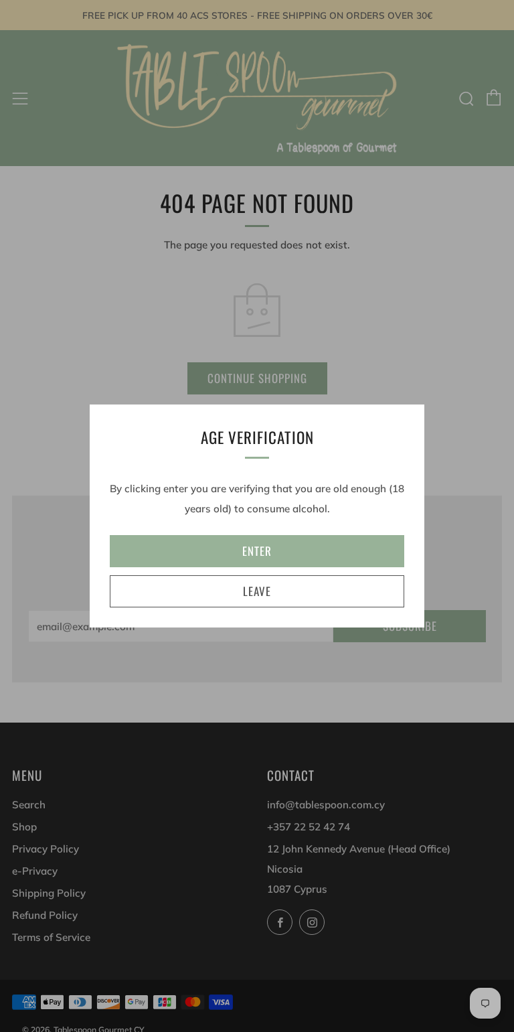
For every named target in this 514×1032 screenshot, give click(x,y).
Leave (257, 591)
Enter (257, 550)
